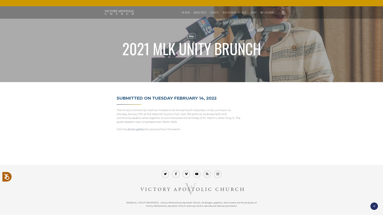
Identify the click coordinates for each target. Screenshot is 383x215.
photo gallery (136, 129)
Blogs (191, 36)
